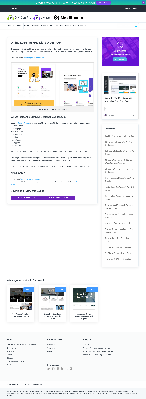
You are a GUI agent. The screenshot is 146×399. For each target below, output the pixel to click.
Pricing (43, 26)
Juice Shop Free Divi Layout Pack (117, 223)
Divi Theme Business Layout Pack (118, 253)
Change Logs (52, 348)
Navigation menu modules (30, 179)
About (127, 8)
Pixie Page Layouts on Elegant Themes (98, 351)
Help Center (51, 345)
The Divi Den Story (90, 345)
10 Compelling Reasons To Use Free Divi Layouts (118, 143)
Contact (50, 351)
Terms (9, 355)
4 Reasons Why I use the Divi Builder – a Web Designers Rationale (119, 161)
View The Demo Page (27, 198)
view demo (27, 322)
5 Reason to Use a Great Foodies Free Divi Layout (119, 170)
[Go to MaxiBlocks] (64, 18)
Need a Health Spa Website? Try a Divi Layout (119, 188)
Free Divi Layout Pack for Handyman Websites (119, 215)
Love (51, 26)
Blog (56, 26)
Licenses (10, 358)
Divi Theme (11, 348)
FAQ (74, 26)
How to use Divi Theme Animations (118, 259)
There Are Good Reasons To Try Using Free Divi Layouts (119, 206)
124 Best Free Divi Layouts (17, 361)
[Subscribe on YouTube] (62, 368)
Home (10, 26)
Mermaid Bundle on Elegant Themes (97, 355)
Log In (134, 8)
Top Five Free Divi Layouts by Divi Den (119, 136)
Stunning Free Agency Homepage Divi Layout (119, 197)
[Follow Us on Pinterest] (71, 368)
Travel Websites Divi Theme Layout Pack (118, 239)
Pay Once (103, 3)
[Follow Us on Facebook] (53, 368)
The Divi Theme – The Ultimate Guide (21, 345)
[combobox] (128, 25)
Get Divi (14, 8)
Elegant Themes (24, 123)
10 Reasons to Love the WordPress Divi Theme (119, 152)
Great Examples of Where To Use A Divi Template (119, 179)
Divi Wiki (10, 351)
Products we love (13, 365)
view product (14, 322)
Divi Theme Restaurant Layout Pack (118, 247)
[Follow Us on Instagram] (67, 368)
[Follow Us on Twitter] (48, 368)
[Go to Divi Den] (43, 17)
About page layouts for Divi (33, 58)
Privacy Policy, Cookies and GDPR (33, 384)
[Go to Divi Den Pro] (20, 17)
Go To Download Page (59, 198)
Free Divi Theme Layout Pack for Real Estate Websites (119, 230)
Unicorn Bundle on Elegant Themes (96, 348)
